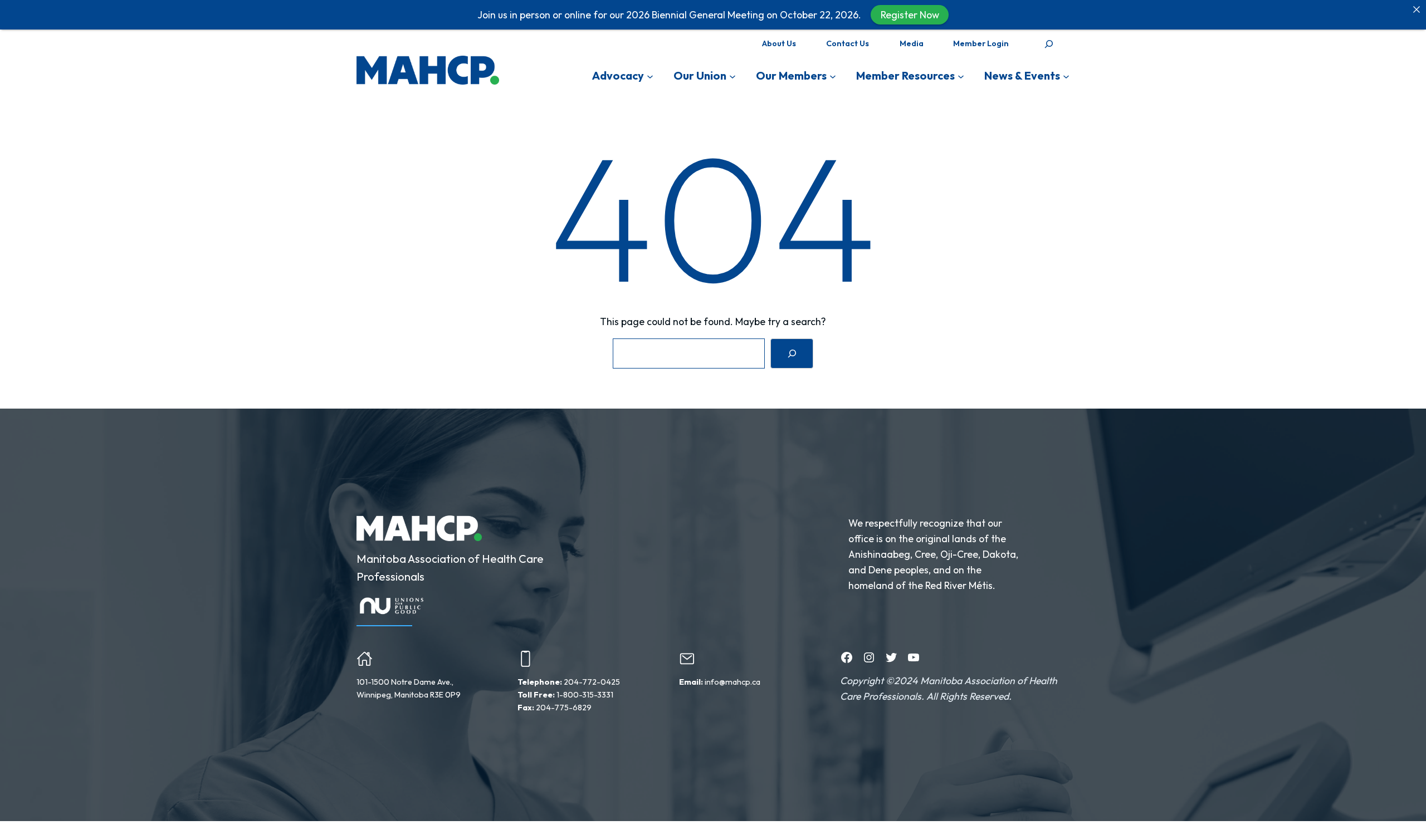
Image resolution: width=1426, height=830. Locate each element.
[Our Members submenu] (832, 75)
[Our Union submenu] (732, 75)
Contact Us (847, 43)
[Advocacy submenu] (650, 75)
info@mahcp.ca (732, 682)
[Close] (1416, 9)
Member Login (981, 43)
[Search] (791, 353)
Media (912, 43)
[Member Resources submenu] (961, 75)
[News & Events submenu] (1066, 75)
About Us (779, 43)
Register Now (910, 14)
